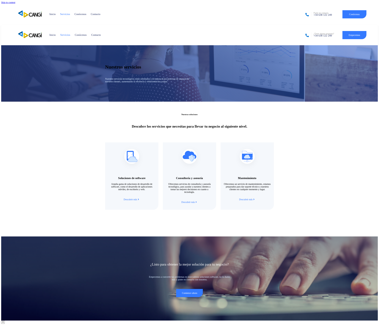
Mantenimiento (247, 178)
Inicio (52, 14)
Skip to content (8, 2)
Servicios (65, 14)
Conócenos (80, 14)
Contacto (95, 14)
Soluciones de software (131, 178)
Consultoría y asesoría (189, 178)
